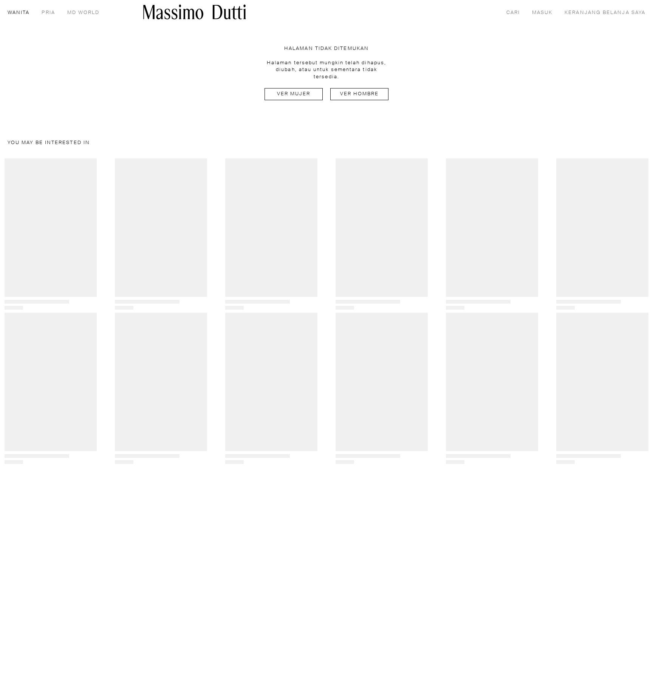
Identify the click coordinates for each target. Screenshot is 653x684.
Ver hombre (359, 94)
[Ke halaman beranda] (195, 12)
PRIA (48, 12)
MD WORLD (83, 12)
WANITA (18, 12)
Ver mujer (294, 94)
